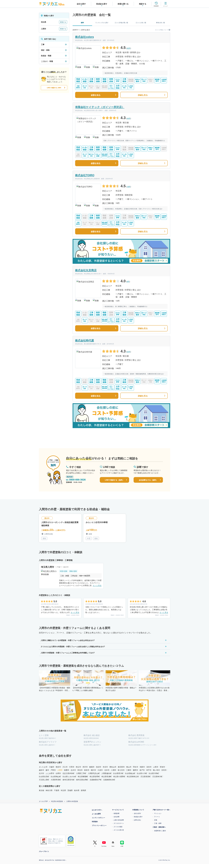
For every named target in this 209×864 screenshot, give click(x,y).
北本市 (106, 770)
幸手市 (148, 770)
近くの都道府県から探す (49, 786)
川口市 (65, 767)
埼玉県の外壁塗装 (57, 801)
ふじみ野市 (50, 773)
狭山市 (128, 767)
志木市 (73, 770)
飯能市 (91, 767)
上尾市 (155, 767)
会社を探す (137, 813)
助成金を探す (138, 817)
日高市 (164, 770)
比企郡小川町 (142, 773)
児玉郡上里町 (44, 779)
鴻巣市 (142, 767)
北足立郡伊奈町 (68, 773)
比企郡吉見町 (44, 776)
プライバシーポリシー (99, 825)
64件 (128, 351)
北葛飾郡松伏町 (109, 779)
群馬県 (83, 790)
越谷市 (41, 770)
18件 (128, 186)
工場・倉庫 (157, 823)
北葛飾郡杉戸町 (96, 779)
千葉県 (56, 790)
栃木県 (76, 790)
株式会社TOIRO (84, 175)
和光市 (80, 770)
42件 (128, 48)
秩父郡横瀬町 (83, 776)
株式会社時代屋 (84, 340)
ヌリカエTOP (43, 801)
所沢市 (85, 767)
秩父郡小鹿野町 (119, 776)
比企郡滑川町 (118, 773)
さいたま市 (43, 767)
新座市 (86, 770)
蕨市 (47, 770)
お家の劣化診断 (119, 820)
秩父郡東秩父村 (133, 776)
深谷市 (149, 767)
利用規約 (95, 821)
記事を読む (137, 820)
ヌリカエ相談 (118, 827)
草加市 (162, 767)
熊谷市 (58, 767)
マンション (157, 813)
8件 (128, 281)
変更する (63, 22)
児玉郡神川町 (157, 776)
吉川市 (41, 773)
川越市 (51, 767)
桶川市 (93, 770)
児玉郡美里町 (145, 776)
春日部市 (121, 767)
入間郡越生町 (106, 773)
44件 (128, 118)
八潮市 (113, 770)
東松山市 (112, 767)
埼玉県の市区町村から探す (50, 762)
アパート (157, 817)
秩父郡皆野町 (95, 776)
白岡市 (58, 773)
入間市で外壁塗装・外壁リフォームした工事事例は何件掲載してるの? (68, 652)
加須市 (98, 767)
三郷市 (128, 770)
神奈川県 (49, 790)
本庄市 (105, 767)
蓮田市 (135, 770)
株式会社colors (84, 37)
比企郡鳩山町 (56, 776)
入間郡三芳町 (81, 773)
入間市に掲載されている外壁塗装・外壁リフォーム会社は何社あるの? (68, 640)
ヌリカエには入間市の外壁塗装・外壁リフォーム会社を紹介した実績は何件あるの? (73, 646)
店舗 (155, 820)
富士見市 (121, 770)
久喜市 (100, 770)
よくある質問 (96, 814)
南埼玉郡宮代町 (69, 779)
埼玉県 (63, 790)
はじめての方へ (97, 810)
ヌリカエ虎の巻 (119, 830)
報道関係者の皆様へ (60, 860)
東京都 (41, 790)
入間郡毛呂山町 (94, 773)
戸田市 (53, 770)
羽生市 (135, 767)
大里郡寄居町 (56, 779)
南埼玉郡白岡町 (82, 779)
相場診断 (116, 813)
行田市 (71, 767)
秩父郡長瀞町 (107, 776)
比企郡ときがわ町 (69, 776)
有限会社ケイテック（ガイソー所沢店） (99, 107)
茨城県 (70, 790)
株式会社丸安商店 (86, 270)
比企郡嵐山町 (130, 773)
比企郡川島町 (154, 773)
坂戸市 (142, 770)
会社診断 (116, 817)
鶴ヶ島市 (156, 770)
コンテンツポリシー (98, 817)
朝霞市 (66, 770)
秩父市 (78, 767)
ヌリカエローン (119, 823)
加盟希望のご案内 (160, 831)
